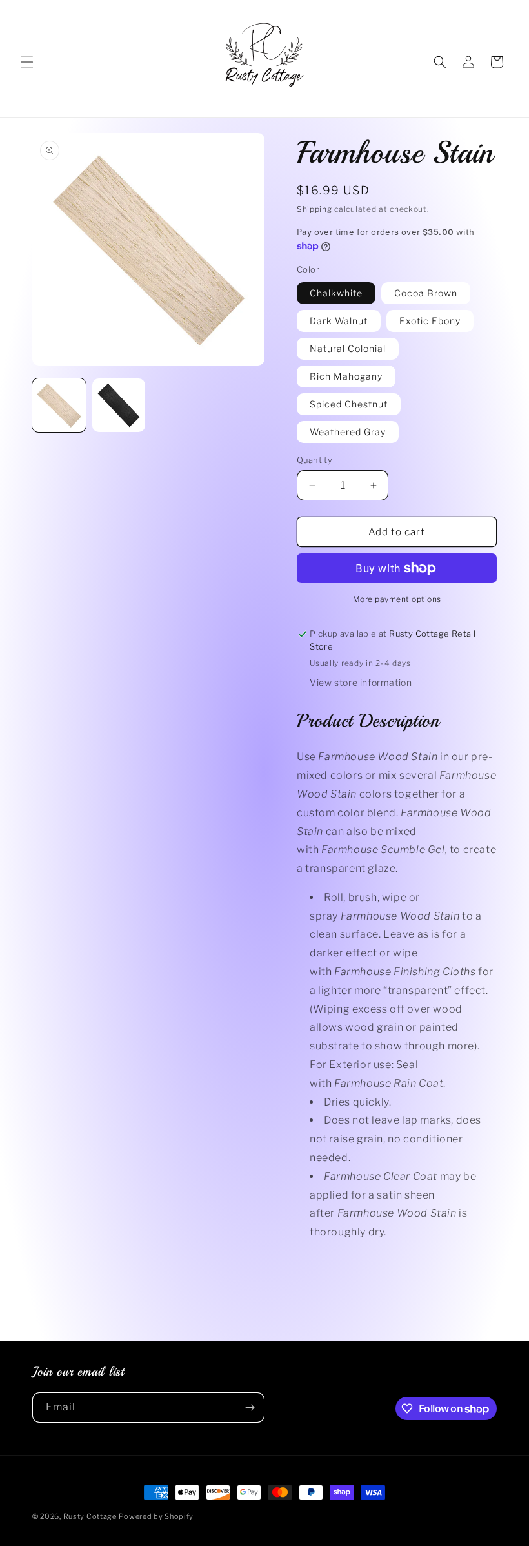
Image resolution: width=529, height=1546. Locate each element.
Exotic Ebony (430, 320)
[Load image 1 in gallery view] (59, 405)
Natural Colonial (348, 348)
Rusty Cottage (90, 1516)
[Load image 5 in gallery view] (119, 405)
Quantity (314, 460)
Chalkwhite (336, 292)
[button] (27, 62)
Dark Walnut (339, 320)
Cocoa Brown (425, 292)
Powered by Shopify (156, 1516)
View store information (361, 682)
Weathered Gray (348, 431)
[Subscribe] (249, 1407)
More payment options (397, 599)
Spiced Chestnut (349, 403)
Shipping (314, 209)
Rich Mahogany (346, 376)
